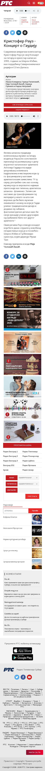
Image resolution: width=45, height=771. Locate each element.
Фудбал (17, 701)
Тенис (35, 701)
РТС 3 (24, 723)
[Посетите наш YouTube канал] (29, 677)
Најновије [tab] (8, 505)
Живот (19, 711)
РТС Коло (18, 726)
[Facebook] (6, 32)
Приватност (9, 761)
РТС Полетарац (26, 728)
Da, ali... (7, 579)
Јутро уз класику (10, 550)
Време (38, 693)
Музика (8, 713)
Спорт (9, 701)
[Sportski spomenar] (22, 431)
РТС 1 (9, 723)
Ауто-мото (8, 705)
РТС (4, 744)
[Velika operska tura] (22, 297)
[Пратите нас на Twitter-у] (16, 677)
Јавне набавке (35, 744)
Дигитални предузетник (23, 717)
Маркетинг (22, 744)
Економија (35, 691)
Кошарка (27, 701)
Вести (6, 689)
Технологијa (19, 713)
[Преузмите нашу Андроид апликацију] (22, 657)
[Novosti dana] (22, 275)
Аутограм (11, 76)
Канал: (11, 477)
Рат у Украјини (26, 693)
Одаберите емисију (26, 484)
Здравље (17, 715)
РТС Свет (33, 723)
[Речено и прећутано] (22, 386)
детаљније (24, 98)
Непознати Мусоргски (12, 528)
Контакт (11, 744)
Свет (32, 689)
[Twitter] (12, 32)
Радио (6, 733)
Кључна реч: (11, 490)
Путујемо (30, 713)
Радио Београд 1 (10, 451)
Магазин (10, 711)
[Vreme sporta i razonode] (22, 408)
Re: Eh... (7, 625)
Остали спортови (22, 705)
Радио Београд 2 (10, 456)
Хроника (14, 691)
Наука (37, 715)
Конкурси (14, 746)
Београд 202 (8, 465)
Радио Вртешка (29, 465)
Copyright (20, 761)
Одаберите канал (25, 477)
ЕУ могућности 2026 (22, 697)
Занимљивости (31, 711)
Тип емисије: (11, 484)
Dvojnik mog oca (11, 590)
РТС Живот (29, 725)
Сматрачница (25, 695)
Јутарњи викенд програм (13, 562)
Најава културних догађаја (14, 539)
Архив (5, 470)
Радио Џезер (28, 470)
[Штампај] (25, 32)
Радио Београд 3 (10, 461)
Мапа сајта (34, 752)
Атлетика (38, 703)
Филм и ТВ (28, 715)
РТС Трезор (30, 726)
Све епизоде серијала (22, 105)
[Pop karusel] (22, 364)
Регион (25, 689)
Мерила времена (11, 693)
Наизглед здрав (29, 718)
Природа (7, 717)
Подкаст (37, 695)
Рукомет (15, 703)
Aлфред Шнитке (10, 517)
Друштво (25, 691)
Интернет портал (27, 746)
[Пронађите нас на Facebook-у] (23, 677)
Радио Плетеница (30, 451)
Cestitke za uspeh (11, 614)
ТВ (4, 723)
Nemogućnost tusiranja (13, 602)
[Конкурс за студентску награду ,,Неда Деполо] (22, 320)
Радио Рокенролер (30, 456)
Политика (15, 689)
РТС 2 (16, 723)
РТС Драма (17, 725)
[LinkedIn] (18, 32)
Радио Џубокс (28, 461)
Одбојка (6, 703)
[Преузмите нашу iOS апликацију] (22, 650)
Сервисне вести (10, 695)
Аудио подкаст (22, 110)
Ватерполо (26, 703)
